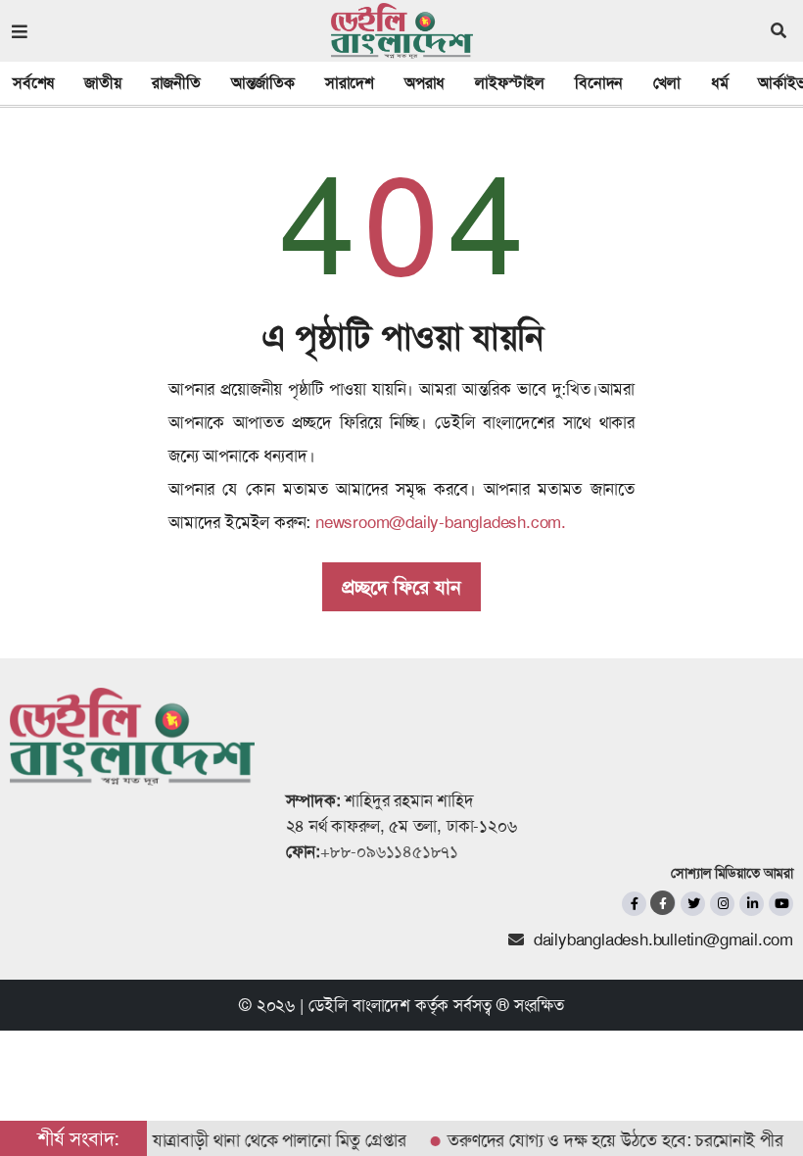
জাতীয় (102, 82)
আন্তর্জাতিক (263, 82)
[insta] (722, 903)
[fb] (634, 903)
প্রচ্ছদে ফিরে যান (401, 587)
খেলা (667, 82)
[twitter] (693, 903)
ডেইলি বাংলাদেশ (359, 1005)
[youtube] (781, 903)
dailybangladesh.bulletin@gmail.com (663, 939)
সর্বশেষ (33, 82)
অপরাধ (424, 82)
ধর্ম (720, 82)
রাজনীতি (176, 82)
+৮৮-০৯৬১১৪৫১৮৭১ (389, 851)
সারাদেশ (349, 82)
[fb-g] (663, 903)
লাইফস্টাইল (509, 82)
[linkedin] (751, 903)
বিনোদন (599, 82)
